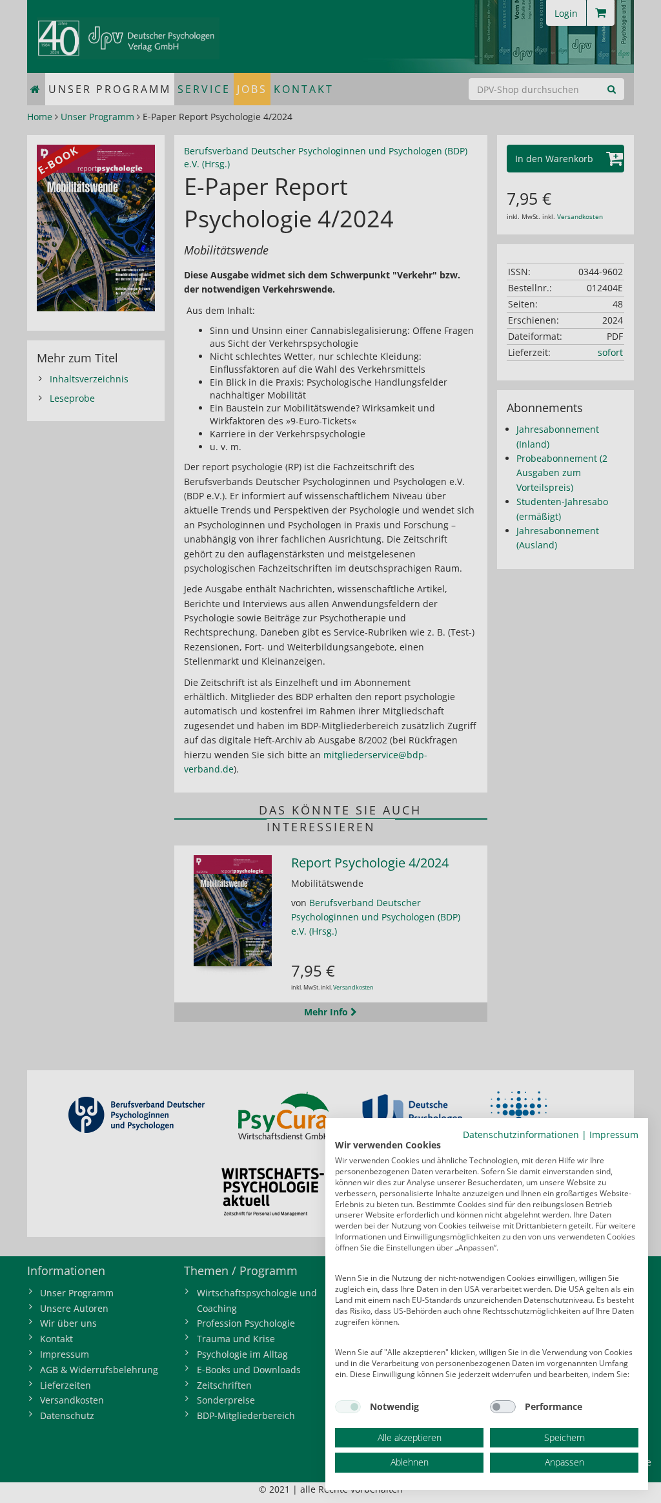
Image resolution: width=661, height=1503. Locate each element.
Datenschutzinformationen (521, 1134)
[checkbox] (348, 1406)
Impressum (613, 1134)
